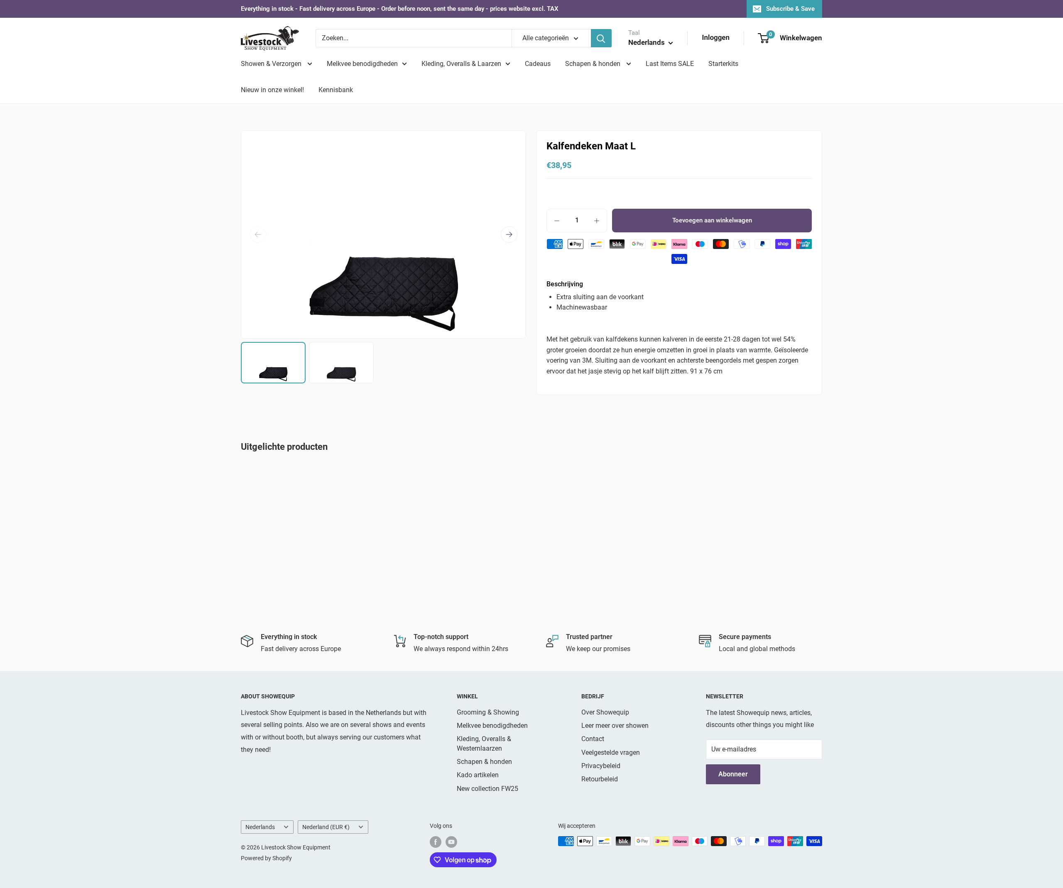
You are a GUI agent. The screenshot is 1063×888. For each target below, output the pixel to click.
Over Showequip (605, 712)
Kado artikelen (478, 775)
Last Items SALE (670, 64)
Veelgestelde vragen (610, 752)
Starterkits (723, 64)
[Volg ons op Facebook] (435, 842)
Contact (592, 739)
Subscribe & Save (790, 8)
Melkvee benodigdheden (362, 64)
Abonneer (733, 774)
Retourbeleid (599, 779)
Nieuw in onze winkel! (272, 90)
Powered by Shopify (266, 858)
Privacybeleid (600, 766)
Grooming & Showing (488, 712)
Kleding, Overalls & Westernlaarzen (484, 743)
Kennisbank (335, 90)
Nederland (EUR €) (326, 827)
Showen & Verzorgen (272, 64)
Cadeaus (538, 64)
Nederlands (260, 827)
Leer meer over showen (615, 725)
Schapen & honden (593, 64)
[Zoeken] (601, 38)
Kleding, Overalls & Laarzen (461, 64)
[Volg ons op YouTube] (451, 842)
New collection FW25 (487, 789)
